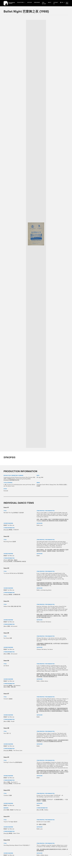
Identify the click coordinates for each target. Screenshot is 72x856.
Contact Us (55, 3)
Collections (20, 2)
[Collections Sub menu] (24, 2)
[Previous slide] (5, 234)
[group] (36, 234)
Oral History (44, 3)
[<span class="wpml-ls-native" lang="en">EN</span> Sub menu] (64, 2)
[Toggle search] (67, 3)
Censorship (37, 2)
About (49, 2)
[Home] (9, 3)
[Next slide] (66, 234)
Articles (29, 2)
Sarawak (6, 490)
